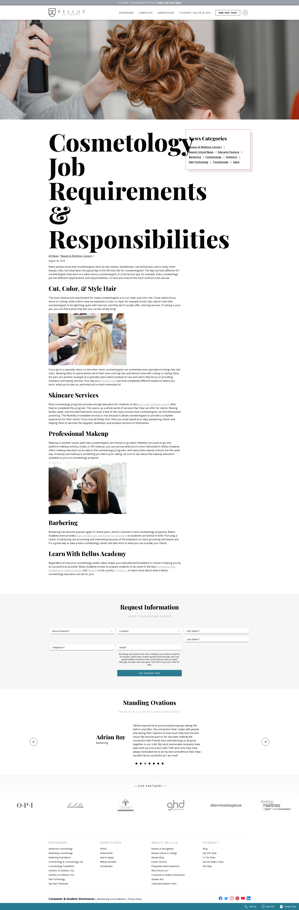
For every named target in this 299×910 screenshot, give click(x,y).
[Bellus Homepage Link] (66, 12)
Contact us (121, 570)
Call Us (252, 906)
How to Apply (107, 857)
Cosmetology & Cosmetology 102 (66, 861)
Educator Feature (228, 152)
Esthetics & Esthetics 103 (61, 874)
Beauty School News (201, 152)
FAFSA (103, 848)
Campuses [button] (146, 12)
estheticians (56, 570)
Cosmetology (213, 157)
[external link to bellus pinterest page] (236, 898)
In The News (209, 857)
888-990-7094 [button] (228, 12)
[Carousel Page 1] (136, 763)
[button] (245, 12)
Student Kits (157, 879)
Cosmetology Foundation (61, 866)
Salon (236, 162)
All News (54, 256)
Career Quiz (290, 906)
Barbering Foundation (60, 857)
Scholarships (106, 866)
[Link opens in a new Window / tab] (25, 805)
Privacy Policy (135, 899)
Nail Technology (198, 162)
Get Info (270, 906)
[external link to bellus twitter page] (225, 898)
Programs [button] (126, 12)
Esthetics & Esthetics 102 (61, 870)
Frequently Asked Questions (165, 866)
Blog (205, 848)
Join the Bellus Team (213, 861)
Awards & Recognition (162, 848)
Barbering (195, 157)
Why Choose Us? (159, 870)
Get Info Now (209, 853)
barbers (92, 570)
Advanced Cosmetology (61, 848)
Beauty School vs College (164, 853)
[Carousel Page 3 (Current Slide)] (145, 763)
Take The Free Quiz (169, 2)
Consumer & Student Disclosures (168, 874)
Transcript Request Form (163, 883)
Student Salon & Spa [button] (195, 12)
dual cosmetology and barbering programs (101, 535)
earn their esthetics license (154, 404)
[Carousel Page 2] (141, 763)
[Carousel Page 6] (158, 763)
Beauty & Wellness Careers (76, 256)
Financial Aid (106, 853)
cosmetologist (108, 380)
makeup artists (72, 570)
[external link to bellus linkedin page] (247, 898)
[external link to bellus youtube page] (242, 898)
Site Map (207, 866)
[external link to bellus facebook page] (219, 898)
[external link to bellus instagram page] (231, 898)
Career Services (159, 861)
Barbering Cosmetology (61, 853)
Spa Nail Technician (58, 883)
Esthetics (231, 157)
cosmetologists (166, 566)
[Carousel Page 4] (149, 763)
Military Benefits (108, 861)
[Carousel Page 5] (154, 763)
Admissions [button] (166, 12)
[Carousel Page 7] (162, 763)
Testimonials (220, 162)
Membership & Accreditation (111, 899)
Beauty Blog (157, 857)
